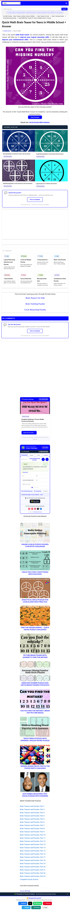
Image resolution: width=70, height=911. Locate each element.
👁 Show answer (26, 484)
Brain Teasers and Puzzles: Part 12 (32, 841)
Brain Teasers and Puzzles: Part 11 (32, 838)
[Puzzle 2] (33, 487)
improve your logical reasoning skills (34, 37)
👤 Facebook (22, 903)
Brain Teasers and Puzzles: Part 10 (32, 835)
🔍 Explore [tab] (45, 455)
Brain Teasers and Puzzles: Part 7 (32, 825)
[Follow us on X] (38, 509)
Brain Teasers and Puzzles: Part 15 (32, 851)
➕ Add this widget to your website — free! (32, 494)
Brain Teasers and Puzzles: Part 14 (32, 848)
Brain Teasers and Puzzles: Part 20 (32, 867)
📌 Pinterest (47, 903)
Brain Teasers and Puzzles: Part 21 (32, 870)
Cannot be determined (28, 480)
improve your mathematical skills (15, 40)
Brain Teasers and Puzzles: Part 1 (32, 806)
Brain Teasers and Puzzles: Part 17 (32, 857)
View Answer (35, 117)
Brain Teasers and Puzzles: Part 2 (32, 809)
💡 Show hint (24, 472)
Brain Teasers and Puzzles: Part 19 (32, 863)
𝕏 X (30, 903)
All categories (37, 491)
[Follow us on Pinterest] (29, 509)
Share (46, 491)
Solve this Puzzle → (29, 432)
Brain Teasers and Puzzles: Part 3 (32, 813)
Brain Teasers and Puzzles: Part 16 (32, 854)
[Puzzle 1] (32, 487)
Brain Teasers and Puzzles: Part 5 (32, 819)
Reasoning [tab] (24, 455)
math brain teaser (22, 35)
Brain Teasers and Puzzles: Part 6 (32, 822)
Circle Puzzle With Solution (39, 122)
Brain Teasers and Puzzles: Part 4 (32, 816)
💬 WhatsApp (37, 903)
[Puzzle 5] (37, 487)
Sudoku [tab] (31, 455)
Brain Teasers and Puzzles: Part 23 (32, 876)
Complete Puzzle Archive (29, 879)
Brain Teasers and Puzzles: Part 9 (32, 832)
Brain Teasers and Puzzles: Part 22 (32, 873)
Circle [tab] (38, 455)
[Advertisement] (35, 222)
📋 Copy (45, 907)
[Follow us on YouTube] (32, 509)
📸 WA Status (36, 907)
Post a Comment (35, 199)
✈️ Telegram (26, 907)
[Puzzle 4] (36, 487)
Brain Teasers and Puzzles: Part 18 (32, 860)
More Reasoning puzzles (27, 491)
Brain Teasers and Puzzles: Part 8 (32, 828)
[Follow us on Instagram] (35, 509)
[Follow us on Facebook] (41, 509)
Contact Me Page (25, 891)
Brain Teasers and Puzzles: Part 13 (32, 844)
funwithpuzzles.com (37, 511)
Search (64, 9)
